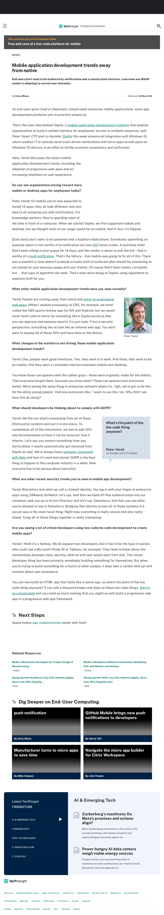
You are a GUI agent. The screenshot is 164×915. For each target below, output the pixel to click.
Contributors (10, 901)
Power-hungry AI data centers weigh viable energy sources (109, 851)
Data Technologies (23, 838)
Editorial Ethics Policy (28, 893)
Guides (7, 909)
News (16, 55)
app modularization (46, 623)
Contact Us (68, 893)
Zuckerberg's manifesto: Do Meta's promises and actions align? (107, 818)
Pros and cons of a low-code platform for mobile (44, 44)
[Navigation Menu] (5, 26)
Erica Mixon (22, 96)
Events (75, 901)
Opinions (18, 909)
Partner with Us (100, 893)
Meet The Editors (51, 893)
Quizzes (47, 909)
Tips (56, 909)
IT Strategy (19, 856)
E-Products (63, 901)
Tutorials (65, 909)
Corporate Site (131, 893)
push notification (41, 256)
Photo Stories (33, 909)
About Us (9, 893)
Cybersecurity (21, 829)
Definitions (48, 901)
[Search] (159, 26)
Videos (76, 909)
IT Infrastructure (23, 847)
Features (86, 901)
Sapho (67, 136)
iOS (95, 245)
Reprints (24, 901)
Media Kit (116, 893)
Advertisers (83, 893)
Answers (35, 901)
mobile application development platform (98, 125)
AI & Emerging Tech (23, 820)
